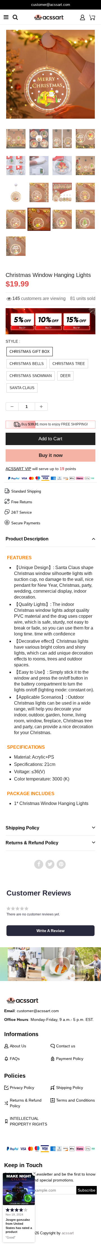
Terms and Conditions (75, 1100)
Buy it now (51, 455)
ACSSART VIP (18, 468)
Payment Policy (69, 1058)
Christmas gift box (30, 351)
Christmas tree (68, 364)
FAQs (15, 1058)
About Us (18, 1046)
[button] (50, 930)
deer (65, 376)
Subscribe (86, 1190)
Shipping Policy (69, 1087)
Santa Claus (22, 388)
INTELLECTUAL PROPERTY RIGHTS (28, 1121)
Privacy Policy (22, 1087)
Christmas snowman (31, 376)
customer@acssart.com (50, 5)
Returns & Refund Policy (26, 1103)
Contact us (65, 1046)
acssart (68, 1233)
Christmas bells (27, 364)
